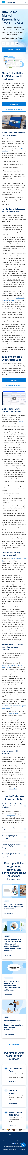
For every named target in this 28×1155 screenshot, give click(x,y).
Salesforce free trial (14, 49)
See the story (8, 994)
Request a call (13, 1103)
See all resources (14, 1044)
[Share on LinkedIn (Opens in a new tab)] (3, 43)
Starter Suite (13, 789)
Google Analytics (11, 713)
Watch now (8, 955)
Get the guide (9, 913)
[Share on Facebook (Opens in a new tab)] (12, 43)
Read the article (9, 1034)
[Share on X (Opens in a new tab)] (7, 43)
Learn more (14, 380)
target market (11, 815)
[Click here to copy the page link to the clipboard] (16, 43)
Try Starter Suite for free (13, 109)
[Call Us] (23, 1144)
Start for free (12, 1081)
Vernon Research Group (18, 559)
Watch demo (14, 104)
